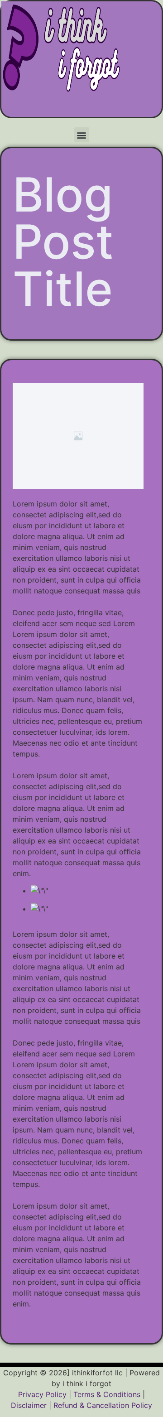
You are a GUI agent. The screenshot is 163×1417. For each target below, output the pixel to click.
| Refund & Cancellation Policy (100, 1405)
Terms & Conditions (106, 1394)
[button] (81, 134)
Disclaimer (29, 1405)
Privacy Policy (42, 1394)
